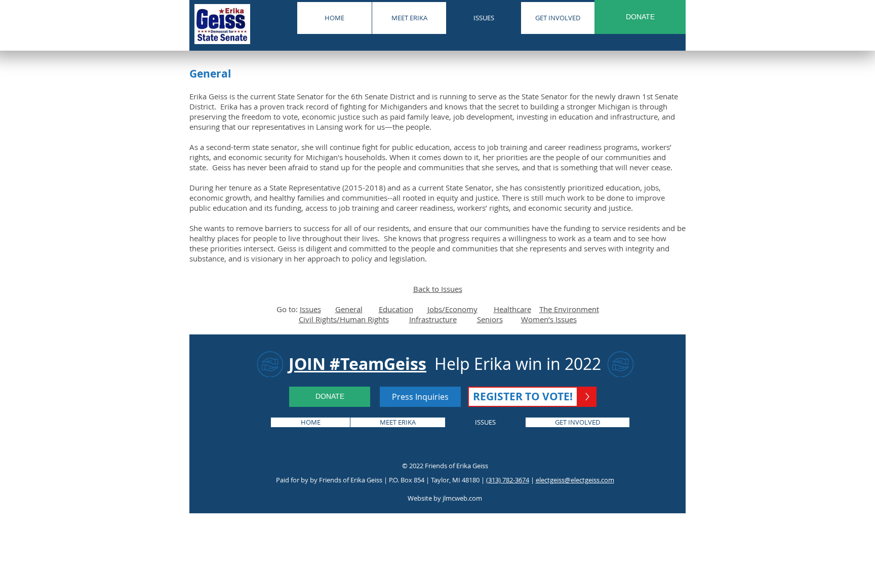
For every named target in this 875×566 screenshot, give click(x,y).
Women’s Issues (549, 319)
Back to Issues (437, 289)
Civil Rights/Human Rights (344, 319)
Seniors (490, 319)
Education (396, 309)
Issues (310, 309)
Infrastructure (433, 319)
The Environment (569, 309)
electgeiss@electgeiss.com (575, 479)
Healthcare (512, 309)
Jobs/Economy (452, 309)
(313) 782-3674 (507, 479)
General (349, 309)
